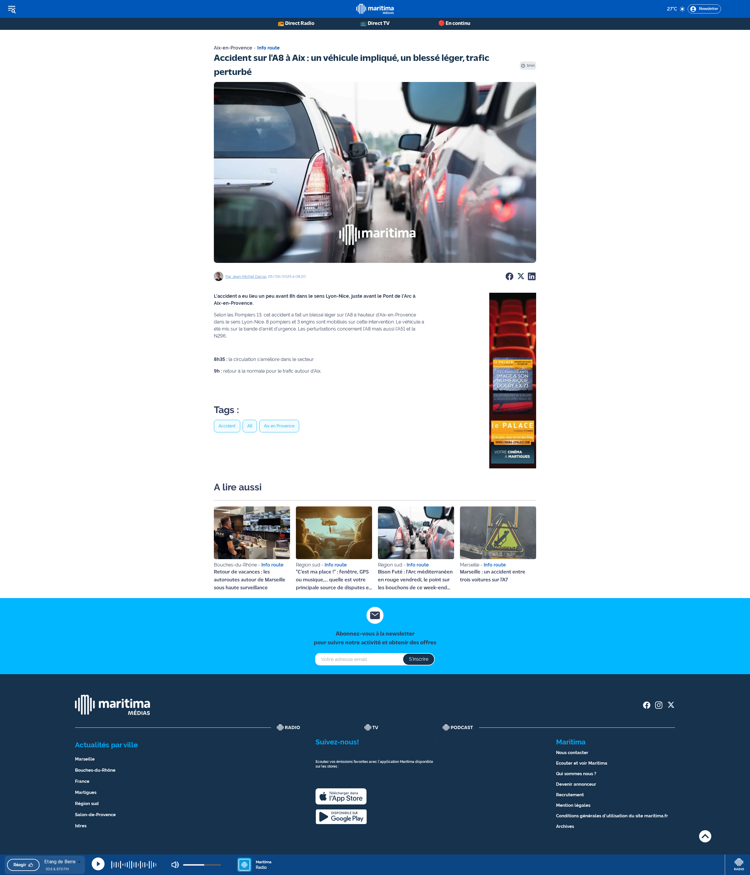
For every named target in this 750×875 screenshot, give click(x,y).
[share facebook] (646, 705)
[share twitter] (671, 705)
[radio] (288, 727)
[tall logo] (375, 9)
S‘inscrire (418, 659)
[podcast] (458, 727)
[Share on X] (520, 276)
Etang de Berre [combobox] (60, 861)
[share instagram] (658, 705)
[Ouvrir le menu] (41, 9)
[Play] (98, 864)
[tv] (371, 727)
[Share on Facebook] (509, 276)
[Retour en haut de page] (705, 836)
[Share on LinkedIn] (531, 276)
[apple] (341, 796)
